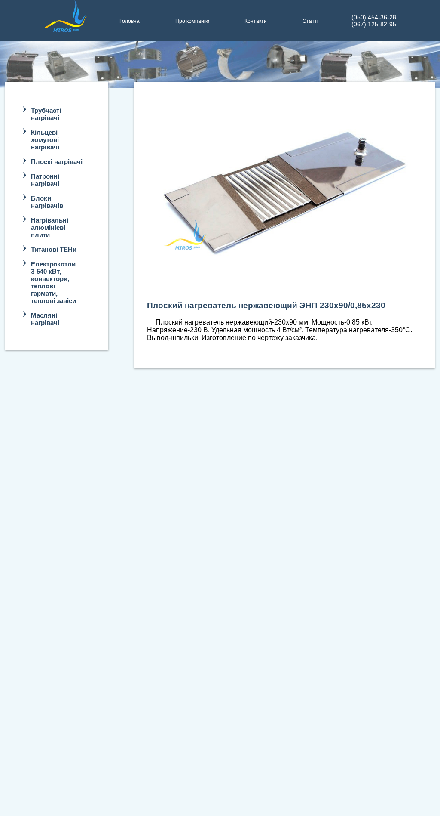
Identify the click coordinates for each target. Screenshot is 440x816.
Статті (310, 21)
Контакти (255, 21)
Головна (129, 21)
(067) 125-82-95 (373, 24)
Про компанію (192, 21)
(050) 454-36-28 (373, 17)
